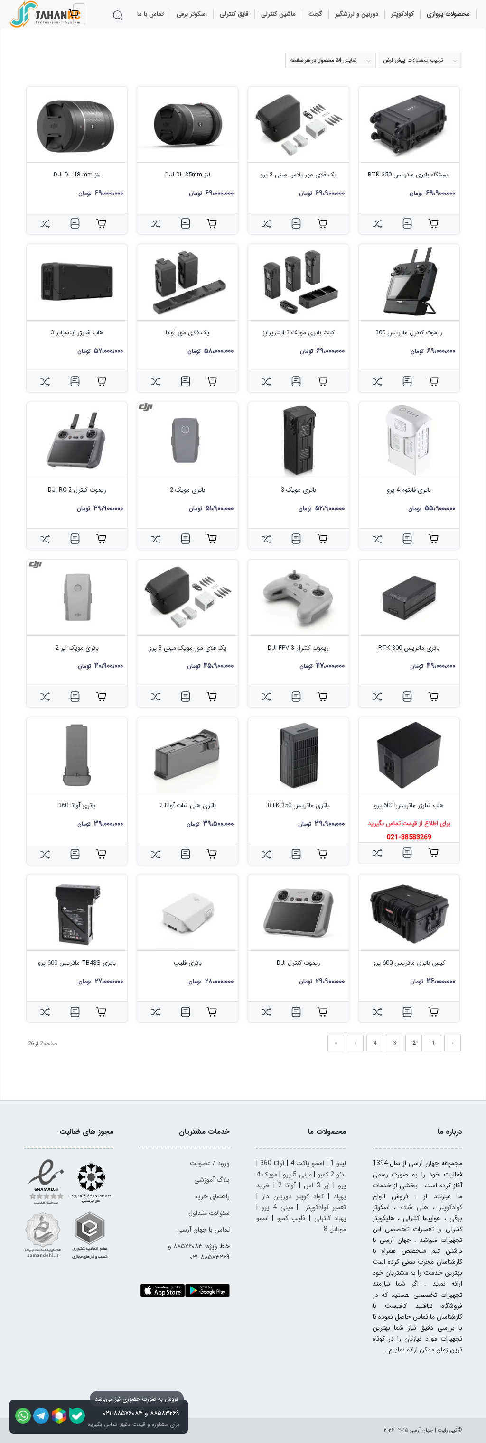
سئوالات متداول (209, 1213)
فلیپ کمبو (291, 1218)
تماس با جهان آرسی (203, 1229)
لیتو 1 (338, 1163)
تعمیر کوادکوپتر (326, 1207)
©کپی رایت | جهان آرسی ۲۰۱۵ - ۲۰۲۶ (423, 1430)
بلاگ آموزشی (212, 1180)
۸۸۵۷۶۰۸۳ (188, 1246)
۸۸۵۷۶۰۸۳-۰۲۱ (123, 1413)
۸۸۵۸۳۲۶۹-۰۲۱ (210, 1257)
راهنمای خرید (212, 1196)
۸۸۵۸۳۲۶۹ (164, 1413)
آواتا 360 (272, 1163)
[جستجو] (119, 15)
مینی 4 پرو (277, 1207)
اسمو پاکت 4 (307, 1163)
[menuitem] (449, 14)
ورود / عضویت (210, 1163)
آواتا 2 (287, 1185)
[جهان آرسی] (46, 14)
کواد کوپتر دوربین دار (293, 1196)
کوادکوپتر (450, 1207)
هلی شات (414, 1207)
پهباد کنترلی (330, 1218)
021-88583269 (409, 837)
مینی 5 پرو (297, 1174)
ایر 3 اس (317, 1185)
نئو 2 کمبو (331, 1174)
